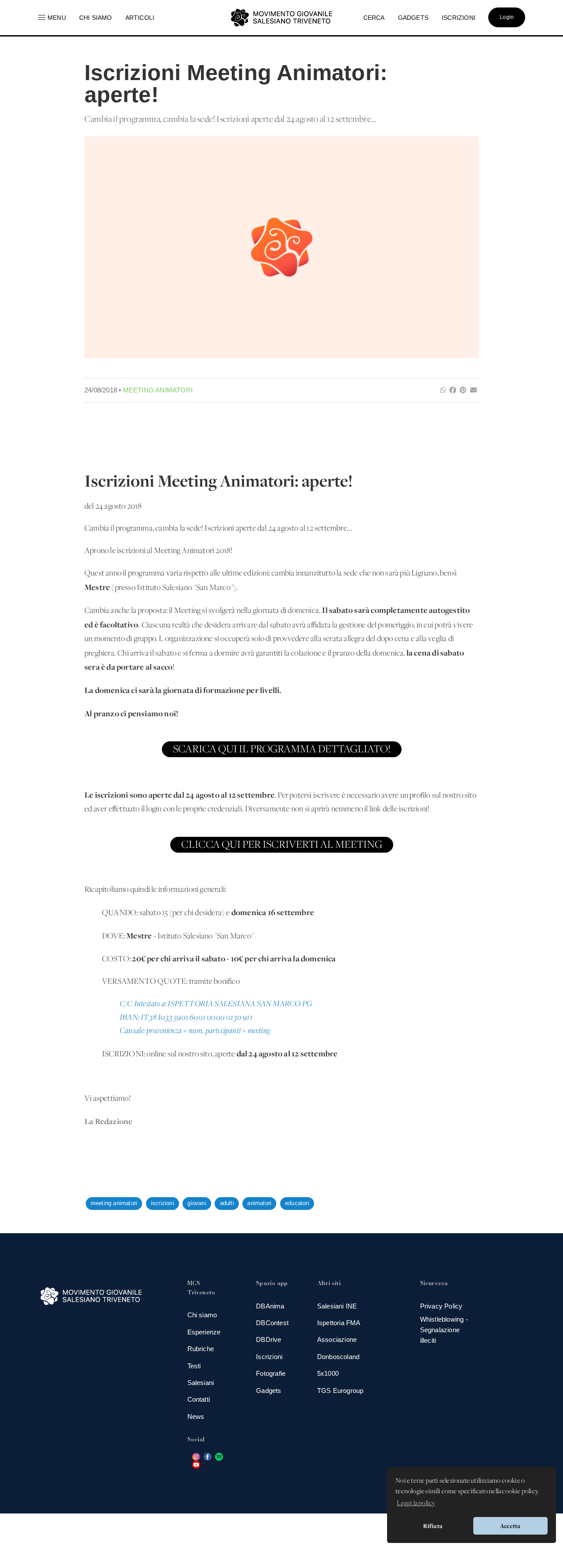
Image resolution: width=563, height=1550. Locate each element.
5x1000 (328, 1373)
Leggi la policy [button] (416, 1503)
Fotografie (270, 1373)
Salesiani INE (337, 1306)
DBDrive (268, 1339)
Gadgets (268, 1390)
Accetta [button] (510, 1526)
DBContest (272, 1322)
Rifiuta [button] (432, 1526)
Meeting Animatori (158, 390)
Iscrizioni (269, 1356)
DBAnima (270, 1306)
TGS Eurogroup (340, 1390)
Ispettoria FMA (339, 1322)
